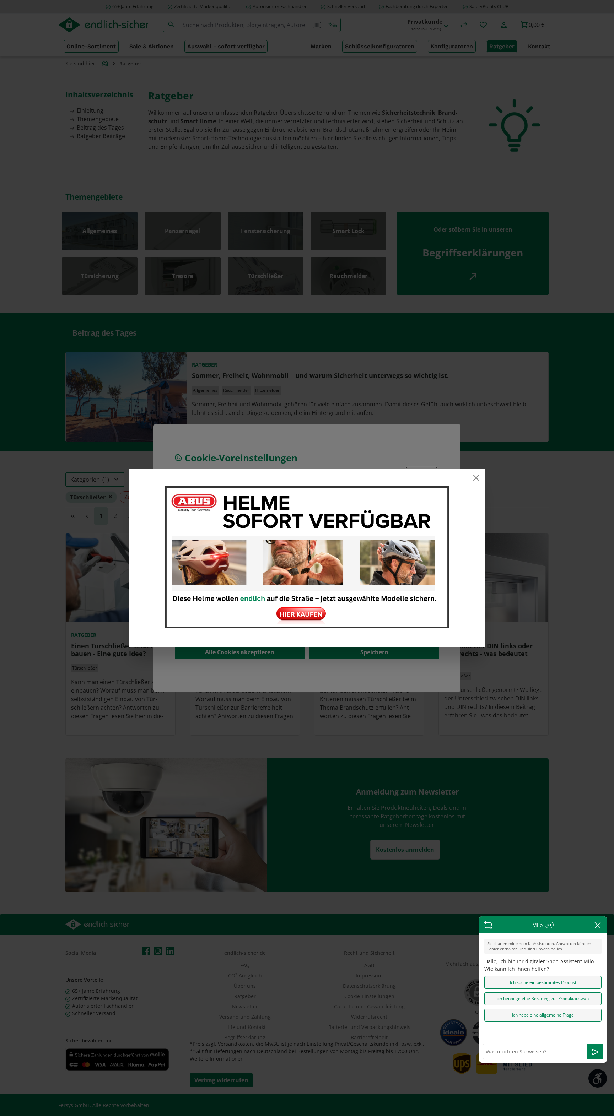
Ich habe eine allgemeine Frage (543, 1015)
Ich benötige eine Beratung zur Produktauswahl (543, 999)
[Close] (476, 477)
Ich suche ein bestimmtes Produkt (543, 982)
